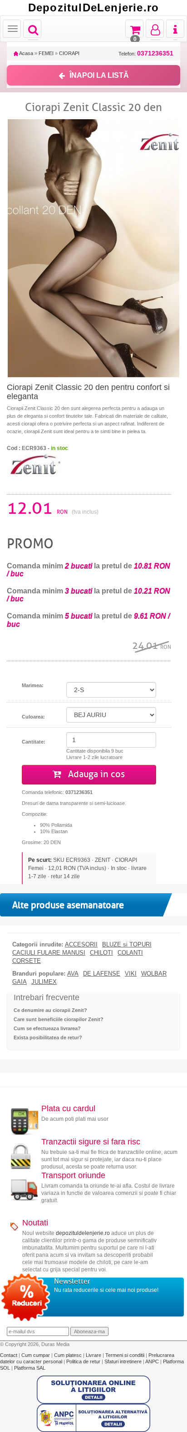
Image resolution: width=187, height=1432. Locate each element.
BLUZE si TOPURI (127, 944)
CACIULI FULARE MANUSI (48, 953)
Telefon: (145, 53)
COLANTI (130, 953)
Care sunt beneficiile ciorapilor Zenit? (58, 1019)
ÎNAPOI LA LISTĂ (99, 75)
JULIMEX (44, 982)
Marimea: (33, 685)
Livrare (94, 1355)
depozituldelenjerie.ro (83, 1233)
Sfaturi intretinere (123, 1361)
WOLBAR (154, 974)
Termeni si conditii (125, 1355)
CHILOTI (101, 953)
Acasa (25, 53)
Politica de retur (84, 1361)
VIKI (131, 974)
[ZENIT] (34, 463)
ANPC (152, 1361)
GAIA (19, 982)
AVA (73, 974)
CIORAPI (69, 53)
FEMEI (46, 53)
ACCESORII (81, 944)
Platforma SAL (29, 1368)
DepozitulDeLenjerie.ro (93, 8)
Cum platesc (68, 1355)
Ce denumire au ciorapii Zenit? (50, 1010)
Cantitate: (33, 741)
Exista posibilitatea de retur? (48, 1037)
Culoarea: (33, 716)
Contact (9, 1355)
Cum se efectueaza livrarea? (47, 1028)
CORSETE (26, 961)
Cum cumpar (36, 1355)
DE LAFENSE (101, 974)
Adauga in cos (95, 774)
